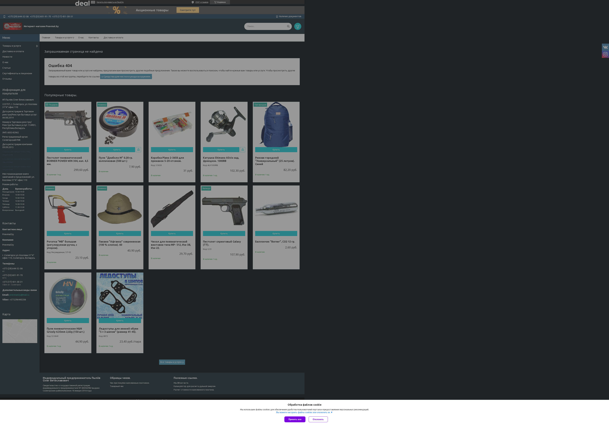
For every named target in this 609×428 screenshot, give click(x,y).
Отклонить (318, 419)
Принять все (294, 419)
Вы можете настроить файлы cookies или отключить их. (303, 412)
